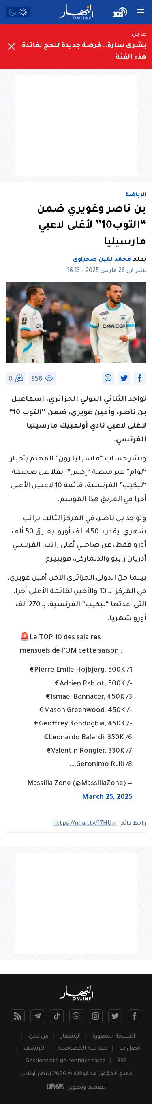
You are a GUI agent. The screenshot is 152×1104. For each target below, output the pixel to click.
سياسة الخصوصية (82, 1049)
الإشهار (70, 1036)
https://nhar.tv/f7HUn (84, 824)
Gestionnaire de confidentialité (65, 1061)
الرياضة (136, 195)
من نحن (39, 1036)
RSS (121, 1061)
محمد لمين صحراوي (102, 260)
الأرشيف (35, 1049)
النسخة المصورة (113, 1036)
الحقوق (108, 1074)
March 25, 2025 (107, 798)
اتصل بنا (130, 1049)
